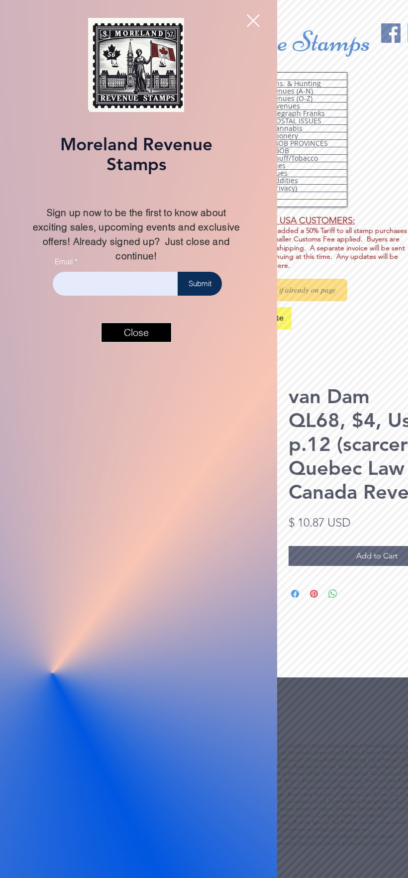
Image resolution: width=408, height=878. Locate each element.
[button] (253, 20)
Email (64, 261)
